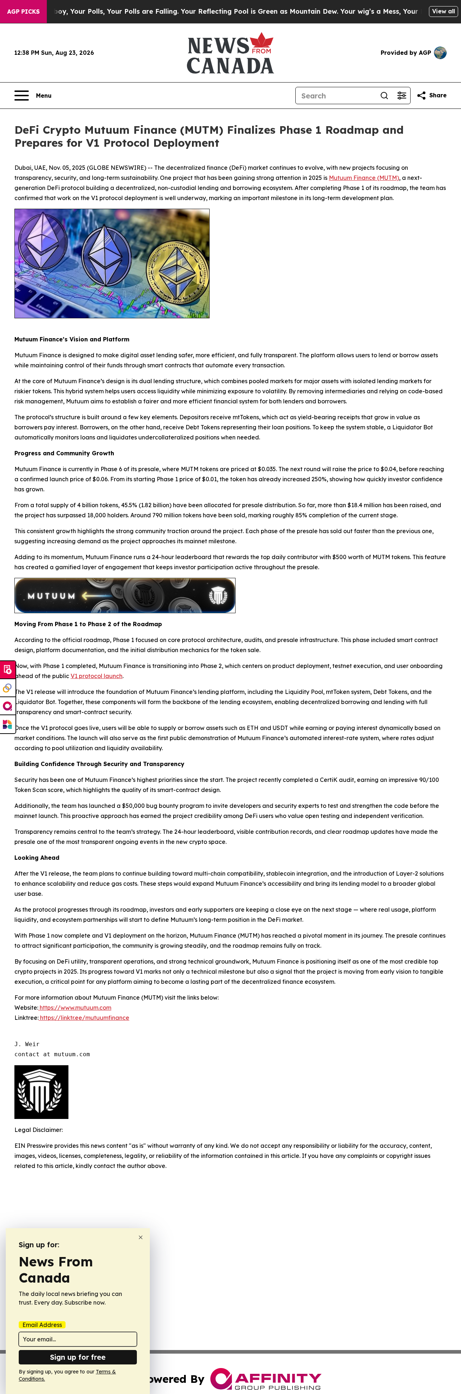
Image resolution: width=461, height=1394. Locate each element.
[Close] (140, 1237)
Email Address (42, 1324)
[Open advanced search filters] (401, 95)
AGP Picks (23, 11)
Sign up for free (78, 1357)
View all (443, 11)
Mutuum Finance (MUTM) (364, 177)
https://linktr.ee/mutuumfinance (84, 1017)
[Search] (384, 95)
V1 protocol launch (96, 676)
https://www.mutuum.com (74, 1007)
